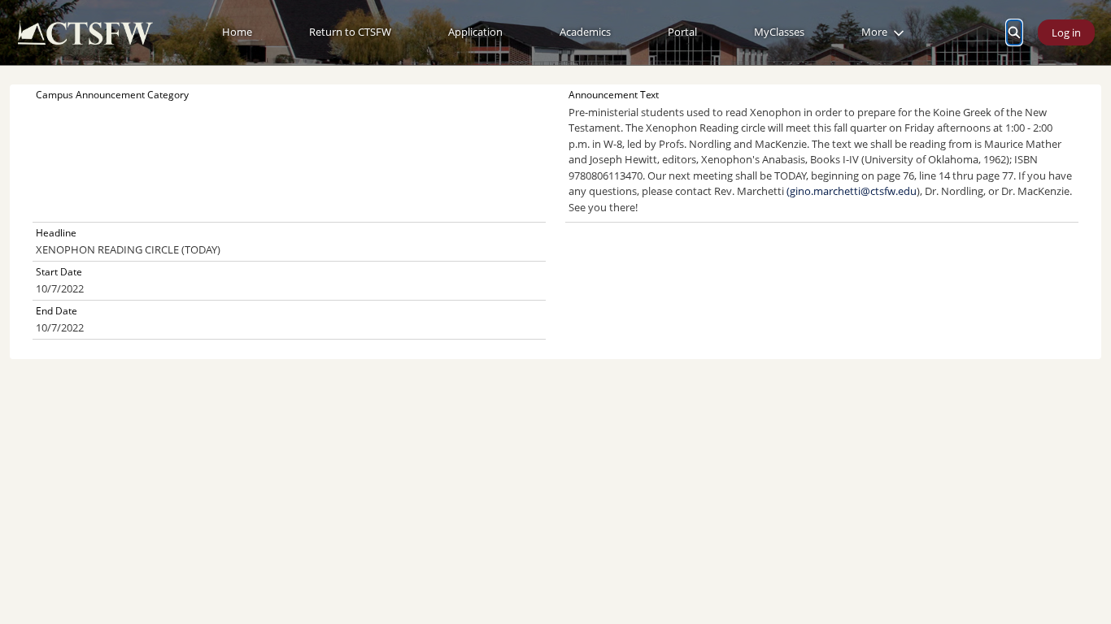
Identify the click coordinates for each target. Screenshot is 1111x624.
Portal (682, 31)
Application (475, 31)
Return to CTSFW (350, 31)
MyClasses (779, 31)
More (874, 31)
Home (237, 31)
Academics (585, 31)
